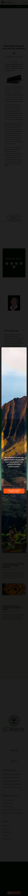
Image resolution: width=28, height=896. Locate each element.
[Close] (23, 350)
